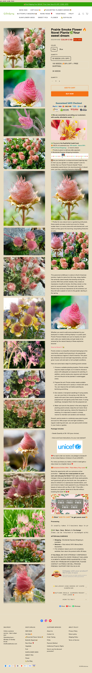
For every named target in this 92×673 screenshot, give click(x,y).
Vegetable (61, 14)
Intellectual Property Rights (55, 646)
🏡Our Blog (66, 17)
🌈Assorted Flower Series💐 (58, 10)
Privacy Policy (73, 631)
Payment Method (52, 643)
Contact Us (50, 634)
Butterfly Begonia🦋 (27, 14)
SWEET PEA (43, 17)
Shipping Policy (73, 637)
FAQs (48, 640)
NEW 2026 (23, 10)
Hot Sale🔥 (36, 10)
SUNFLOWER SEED (27, 17)
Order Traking (51, 637)
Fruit (71, 14)
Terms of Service (74, 640)
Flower (54, 17)
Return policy (73, 634)
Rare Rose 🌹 (46, 14)
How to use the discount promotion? (54, 650)
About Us (50, 631)
